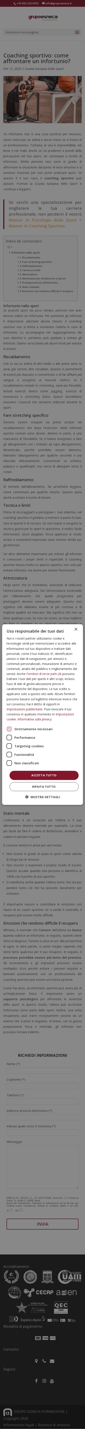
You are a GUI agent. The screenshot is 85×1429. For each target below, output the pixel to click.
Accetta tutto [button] (43, 775)
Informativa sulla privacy (34, 719)
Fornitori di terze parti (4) (43, 674)
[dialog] (42, 714)
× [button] (75, 629)
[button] (42, 796)
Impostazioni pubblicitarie (24, 709)
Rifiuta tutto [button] (44, 786)
